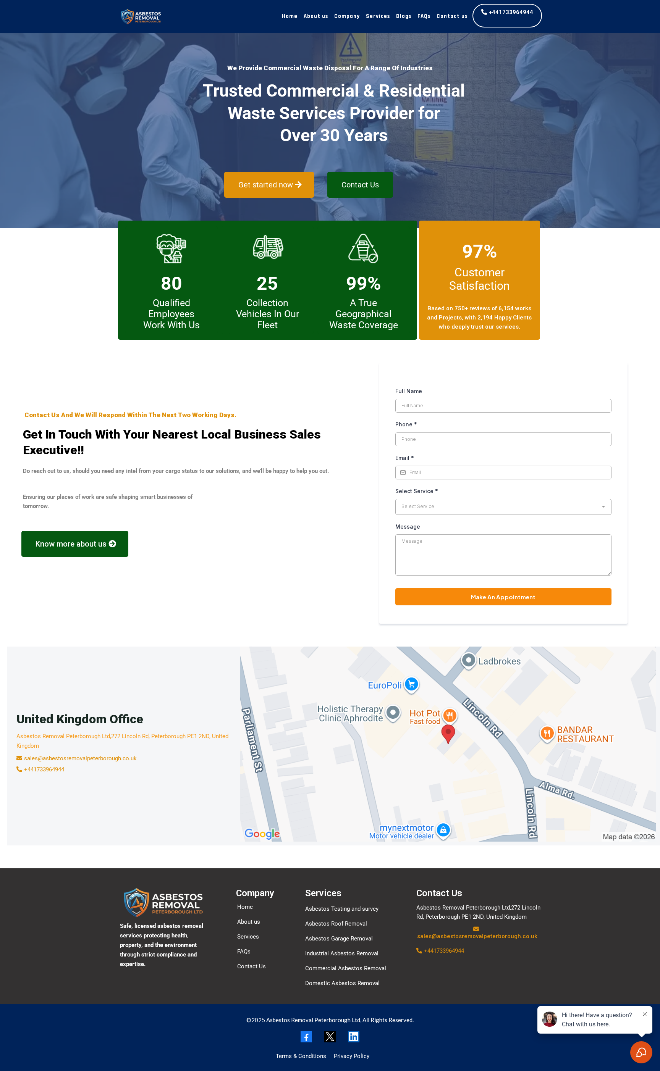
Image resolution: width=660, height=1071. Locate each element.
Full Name (408, 391)
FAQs (423, 16)
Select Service (416, 491)
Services (378, 16)
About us (316, 16)
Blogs (403, 16)
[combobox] (503, 507)
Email (404, 458)
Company (347, 16)
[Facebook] (306, 1036)
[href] (448, 744)
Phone (406, 424)
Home (290, 16)
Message (407, 526)
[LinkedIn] (354, 1036)
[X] (330, 1036)
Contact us (452, 16)
